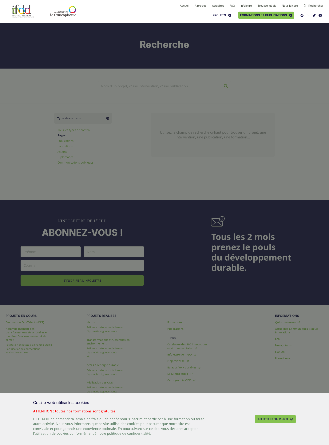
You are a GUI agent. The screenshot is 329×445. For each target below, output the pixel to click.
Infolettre (246, 5)
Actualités (218, 5)
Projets (219, 15)
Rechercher (315, 5)
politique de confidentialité (128, 433)
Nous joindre (290, 5)
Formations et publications (263, 15)
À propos (200, 5)
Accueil (184, 5)
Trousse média (267, 5)
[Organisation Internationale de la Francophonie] (63, 11)
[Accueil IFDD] (23, 11)
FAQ (232, 5)
